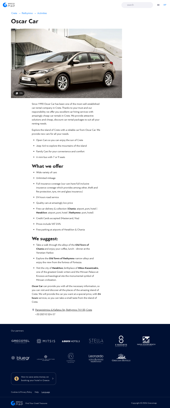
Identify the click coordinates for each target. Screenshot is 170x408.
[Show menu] (165, 4)
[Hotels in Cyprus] (72, 341)
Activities (42, 13)
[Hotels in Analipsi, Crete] (97, 341)
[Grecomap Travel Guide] (8, 5)
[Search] (125, 5)
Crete (14, 13)
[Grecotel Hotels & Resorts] (21, 341)
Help (37, 392)
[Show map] (157, 4)
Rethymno (27, 13)
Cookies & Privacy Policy (21, 392)
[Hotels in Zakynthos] (46, 358)
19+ (21, 93)
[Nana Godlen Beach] (147, 341)
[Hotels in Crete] (122, 341)
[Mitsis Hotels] (46, 341)
